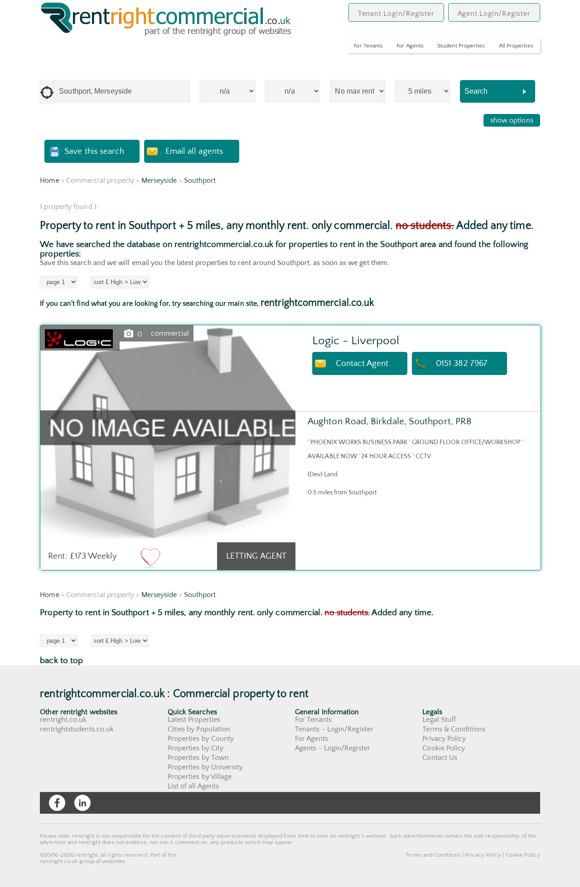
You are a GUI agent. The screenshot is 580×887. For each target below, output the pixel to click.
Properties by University (205, 767)
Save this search (94, 151)
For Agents (410, 46)
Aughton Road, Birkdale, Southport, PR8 (390, 421)
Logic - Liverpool (355, 340)
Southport (200, 180)
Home (49, 180)
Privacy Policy (444, 739)
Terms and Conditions (433, 855)
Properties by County (201, 739)
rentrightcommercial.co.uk (317, 302)
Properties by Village (200, 777)
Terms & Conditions (453, 729)
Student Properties (461, 46)
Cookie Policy (443, 748)
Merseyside (159, 180)
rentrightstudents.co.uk (77, 729)
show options (511, 120)
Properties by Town (198, 758)
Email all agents (194, 151)
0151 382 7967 (462, 363)
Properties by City (195, 748)
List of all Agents (193, 786)
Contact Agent (362, 363)
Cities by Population (199, 729)
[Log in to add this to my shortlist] (150, 557)
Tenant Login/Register (396, 13)
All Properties (516, 46)
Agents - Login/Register (332, 748)
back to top (61, 660)
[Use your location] (47, 92)
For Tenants (368, 46)
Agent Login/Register (494, 13)
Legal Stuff (439, 720)
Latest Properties (194, 720)
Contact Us (439, 758)
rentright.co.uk (63, 720)
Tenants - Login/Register (334, 729)
